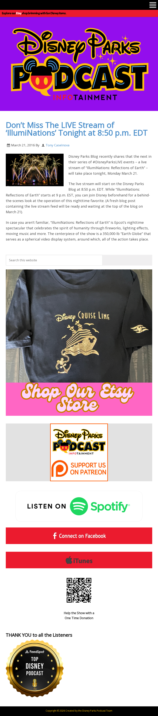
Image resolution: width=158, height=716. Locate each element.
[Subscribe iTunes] (79, 560)
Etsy (18, 13)
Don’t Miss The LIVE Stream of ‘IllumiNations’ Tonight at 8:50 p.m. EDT (77, 129)
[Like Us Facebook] (79, 535)
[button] (79, 5)
